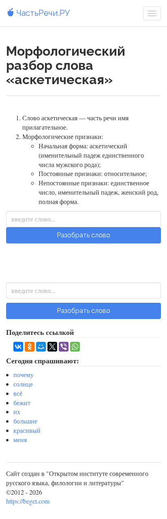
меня (20, 439)
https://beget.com (27, 501)
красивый (27, 430)
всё (17, 393)
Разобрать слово (83, 235)
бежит (21, 402)
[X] (52, 347)
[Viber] (64, 347)
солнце (23, 384)
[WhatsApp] (75, 347)
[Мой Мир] (41, 347)
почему (23, 374)
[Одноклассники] (29, 347)
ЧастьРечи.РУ (42, 13)
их (16, 411)
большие (25, 421)
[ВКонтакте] (18, 347)
